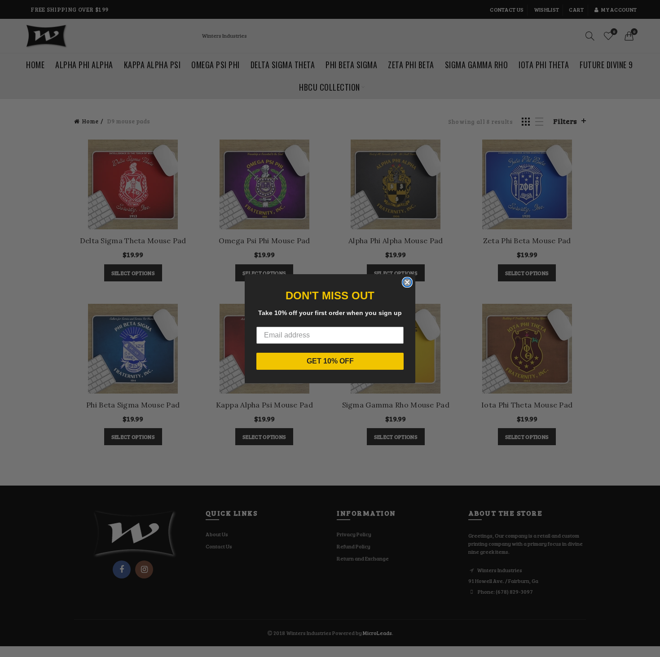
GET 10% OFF (330, 361)
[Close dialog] (407, 282)
